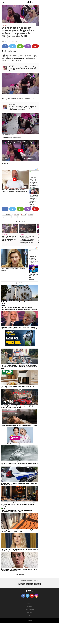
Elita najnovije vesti (7, 214)
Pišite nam (29, 612)
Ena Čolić (31, 214)
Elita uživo (16, 214)
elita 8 (28, 217)
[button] (3, 231)
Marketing (29, 604)
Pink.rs (14, 217)
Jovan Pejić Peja (6, 217)
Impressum (29, 606)
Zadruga (4, 25)
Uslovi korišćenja (29, 609)
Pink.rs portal (22, 217)
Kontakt (29, 601)
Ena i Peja (23, 214)
